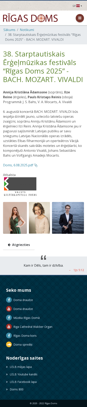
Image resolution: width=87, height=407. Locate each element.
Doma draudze (22, 300)
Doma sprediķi (22, 344)
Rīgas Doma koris (24, 336)
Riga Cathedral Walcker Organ (32, 327)
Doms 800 (16, 389)
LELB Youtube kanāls (23, 374)
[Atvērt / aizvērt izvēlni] (80, 18)
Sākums (9, 30)
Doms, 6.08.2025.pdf (18, 165)
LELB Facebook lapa (23, 382)
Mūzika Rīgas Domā (26, 318)
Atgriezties (20, 244)
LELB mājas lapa (21, 367)
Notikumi (27, 30)
